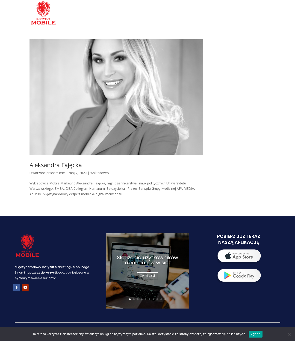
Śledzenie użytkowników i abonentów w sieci (147, 260)
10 (165, 299)
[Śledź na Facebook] (16, 287)
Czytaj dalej (147, 275)
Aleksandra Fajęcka (56, 165)
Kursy (223, 14)
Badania (167, 14)
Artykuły (246, 14)
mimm (60, 173)
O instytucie (139, 14)
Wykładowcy (99, 173)
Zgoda (255, 334)
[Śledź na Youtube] (25, 287)
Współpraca (196, 14)
